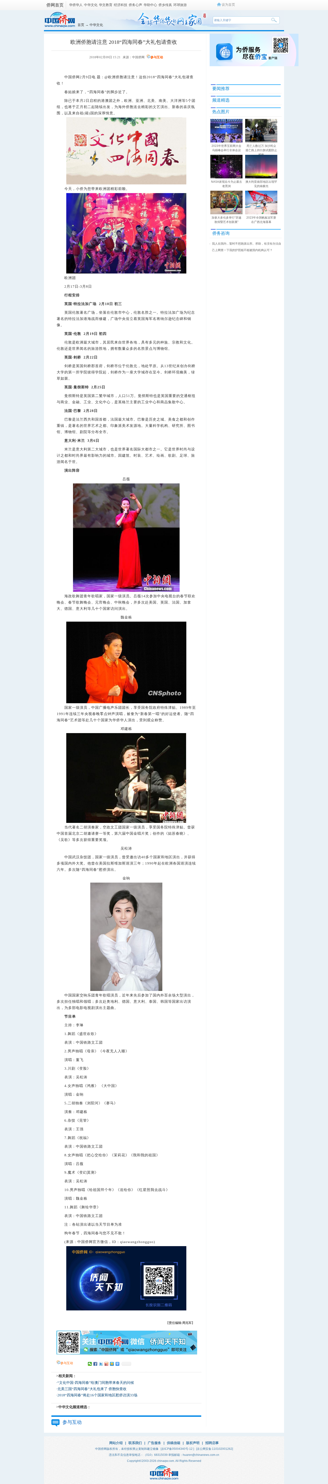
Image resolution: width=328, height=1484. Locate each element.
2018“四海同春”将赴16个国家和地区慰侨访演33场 (97, 1395)
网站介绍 (116, 1443)
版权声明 (193, 1443)
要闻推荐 (221, 88)
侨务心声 (135, 5)
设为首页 (228, 5)
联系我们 (135, 1443)
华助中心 (150, 5)
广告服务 (154, 1443)
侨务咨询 (221, 233)
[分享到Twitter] (101, 1364)
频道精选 (221, 100)
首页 (81, 25)
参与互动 (157, 57)
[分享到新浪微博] (106, 1364)
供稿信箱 (173, 1443)
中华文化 (90, 5)
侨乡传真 (165, 5)
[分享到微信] (90, 1364)
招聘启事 (212, 1443)
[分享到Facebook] (95, 1364)
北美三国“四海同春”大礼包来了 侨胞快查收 (92, 1389)
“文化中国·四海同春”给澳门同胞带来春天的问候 (95, 1383)
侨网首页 (55, 5)
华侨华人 (76, 5)
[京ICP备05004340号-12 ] (177, 1449)
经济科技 (120, 5)
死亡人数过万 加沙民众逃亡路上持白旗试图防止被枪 (261, 150)
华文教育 (105, 5)
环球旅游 (180, 5)
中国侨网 (138, 57)
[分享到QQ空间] (112, 1364)
